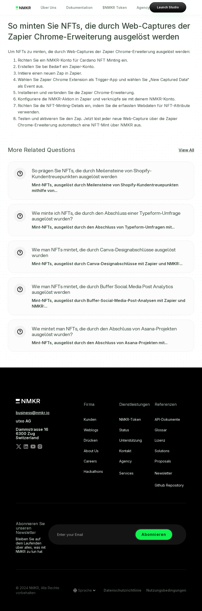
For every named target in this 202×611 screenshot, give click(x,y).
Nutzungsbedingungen (166, 590)
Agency (143, 7)
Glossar (161, 430)
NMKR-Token (130, 419)
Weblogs (91, 430)
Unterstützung (130, 440)
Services (126, 473)
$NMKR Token (114, 7)
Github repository (169, 485)
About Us (91, 451)
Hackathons (93, 472)
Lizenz (160, 440)
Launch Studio (168, 7)
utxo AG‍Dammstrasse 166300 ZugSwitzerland (32, 429)
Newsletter (163, 473)
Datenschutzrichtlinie (122, 590)
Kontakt (125, 451)
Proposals (163, 461)
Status (124, 430)
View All (186, 150)
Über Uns (48, 7)
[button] (83, 590)
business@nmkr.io (33, 412)
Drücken (91, 440)
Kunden (90, 419)
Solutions (162, 451)
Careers (90, 461)
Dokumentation (79, 7)
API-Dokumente (167, 419)
